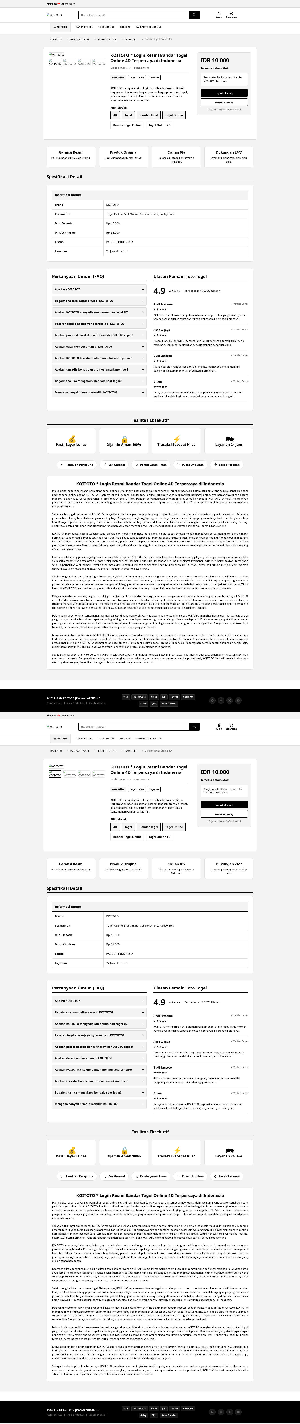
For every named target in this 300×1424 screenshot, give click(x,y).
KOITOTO (56, 39)
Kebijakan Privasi (54, 703)
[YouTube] (238, 700)
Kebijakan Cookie (97, 703)
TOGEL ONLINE (106, 26)
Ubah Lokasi (221, 81)
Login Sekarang (224, 93)
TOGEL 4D (125, 26)
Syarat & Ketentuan (75, 703)
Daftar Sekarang (224, 102)
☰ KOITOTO (60, 26)
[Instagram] (221, 700)
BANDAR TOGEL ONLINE (148, 26)
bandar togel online (209, 596)
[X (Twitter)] (229, 700)
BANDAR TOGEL (84, 26)
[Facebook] (212, 700)
